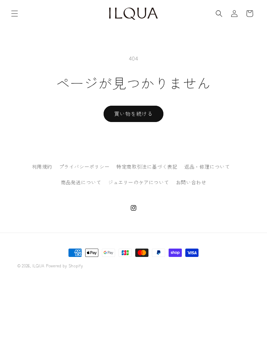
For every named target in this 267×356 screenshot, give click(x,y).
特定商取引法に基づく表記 (146, 166)
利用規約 (42, 166)
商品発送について (81, 182)
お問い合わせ (191, 182)
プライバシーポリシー (84, 166)
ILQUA (38, 265)
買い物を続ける (133, 113)
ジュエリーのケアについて (138, 182)
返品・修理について (207, 166)
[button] (14, 13)
